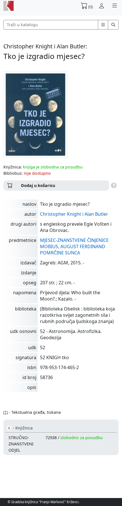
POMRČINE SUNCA (60, 253)
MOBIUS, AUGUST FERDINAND (72, 246)
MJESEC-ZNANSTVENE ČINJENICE (74, 240)
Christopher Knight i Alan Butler (74, 214)
